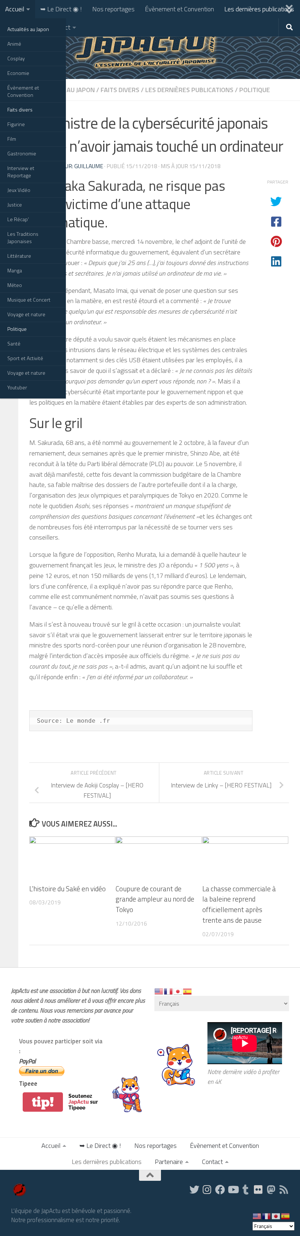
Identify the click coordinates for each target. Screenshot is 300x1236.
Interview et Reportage (20, 171)
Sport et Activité (25, 358)
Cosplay (16, 58)
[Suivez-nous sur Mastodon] (271, 1189)
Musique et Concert (28, 299)
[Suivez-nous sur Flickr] (258, 1189)
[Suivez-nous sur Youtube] (233, 1189)
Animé (14, 44)
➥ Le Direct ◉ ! (61, 9)
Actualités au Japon (28, 29)
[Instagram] (207, 1189)
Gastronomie (21, 153)
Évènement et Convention (23, 91)
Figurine (16, 124)
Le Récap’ (18, 219)
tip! (43, 1102)
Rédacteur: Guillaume (72, 166)
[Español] (187, 990)
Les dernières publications (259, 9)
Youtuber (17, 387)
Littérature (19, 256)
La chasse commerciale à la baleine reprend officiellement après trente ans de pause (239, 904)
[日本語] (178, 990)
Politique (17, 329)
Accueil (14, 9)
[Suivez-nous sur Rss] (284, 1189)
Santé (13, 343)
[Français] (168, 990)
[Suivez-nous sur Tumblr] (246, 1189)
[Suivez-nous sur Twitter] (194, 1189)
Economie (18, 73)
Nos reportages (113, 9)
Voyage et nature (26, 314)
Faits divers (20, 109)
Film (11, 139)
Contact (212, 1162)
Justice (14, 204)
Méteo (14, 285)
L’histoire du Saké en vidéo (67, 888)
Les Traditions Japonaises (22, 237)
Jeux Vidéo (18, 190)
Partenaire (169, 1162)
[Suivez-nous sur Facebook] (220, 1189)
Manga (14, 270)
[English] (159, 990)
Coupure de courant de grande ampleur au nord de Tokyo (155, 899)
